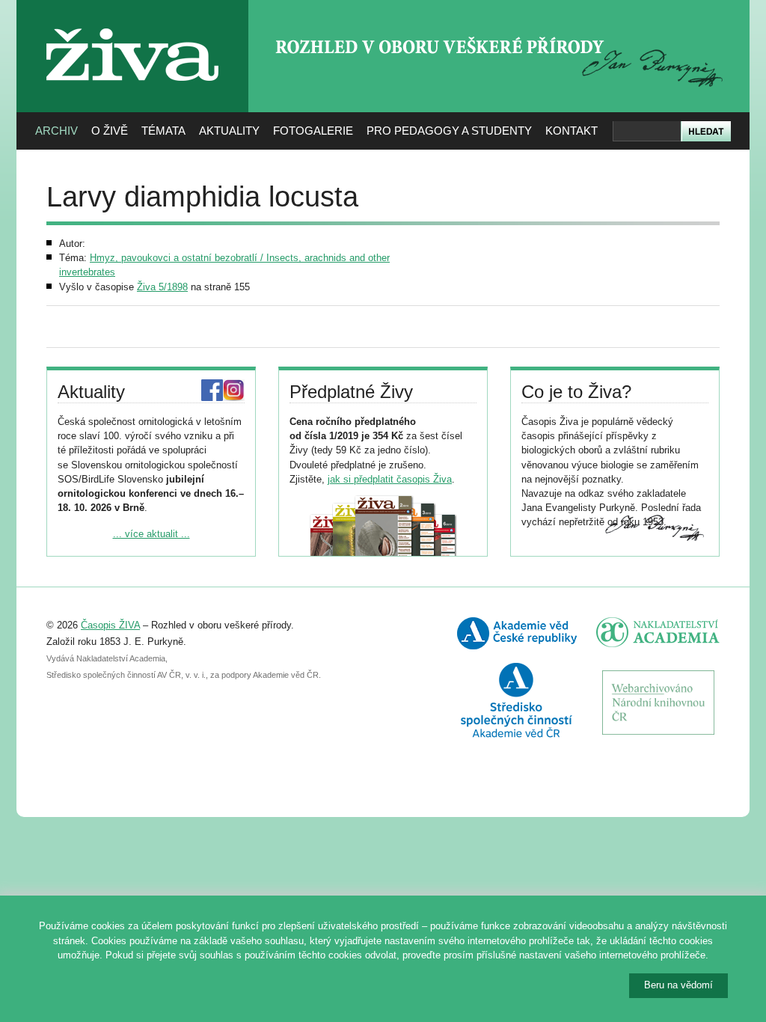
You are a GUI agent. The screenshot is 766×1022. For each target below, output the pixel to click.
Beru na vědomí (678, 985)
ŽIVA (133, 22)
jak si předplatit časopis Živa (390, 479)
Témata (163, 130)
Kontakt (571, 130)
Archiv (56, 130)
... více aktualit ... (151, 533)
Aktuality (229, 130)
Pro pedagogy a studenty (449, 130)
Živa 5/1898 (162, 287)
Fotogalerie (313, 130)
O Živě (109, 130)
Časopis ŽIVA (110, 625)
